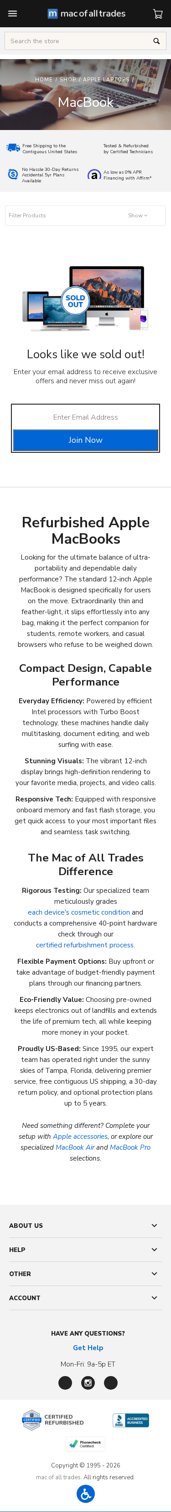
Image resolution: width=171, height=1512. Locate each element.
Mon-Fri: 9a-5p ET (88, 1364)
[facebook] (65, 1383)
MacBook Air (75, 1147)
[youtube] (111, 1383)
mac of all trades (58, 1477)
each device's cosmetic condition (79, 912)
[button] (85, 216)
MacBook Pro (130, 1147)
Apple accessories (80, 1136)
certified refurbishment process (85, 945)
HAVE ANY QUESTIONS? (88, 1334)
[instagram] (88, 1383)
